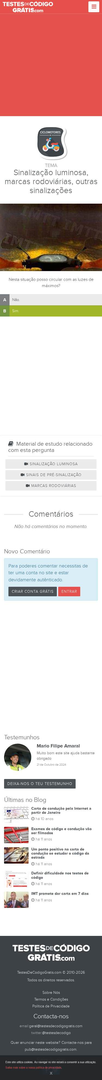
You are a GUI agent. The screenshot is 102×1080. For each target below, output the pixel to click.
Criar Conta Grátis (33, 591)
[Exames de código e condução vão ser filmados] (16, 835)
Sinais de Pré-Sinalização (53, 475)
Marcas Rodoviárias (53, 485)
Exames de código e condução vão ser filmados (61, 831)
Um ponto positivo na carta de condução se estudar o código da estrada (60, 853)
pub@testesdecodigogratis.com (50, 1049)
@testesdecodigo (56, 1033)
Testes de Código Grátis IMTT (28, 6)
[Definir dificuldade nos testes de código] (16, 879)
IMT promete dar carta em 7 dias (60, 893)
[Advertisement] (51, 65)
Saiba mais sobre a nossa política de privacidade (33, 1067)
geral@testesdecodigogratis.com (55, 1026)
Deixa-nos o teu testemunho (39, 783)
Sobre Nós (51, 992)
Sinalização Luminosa (53, 464)
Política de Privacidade (51, 1006)
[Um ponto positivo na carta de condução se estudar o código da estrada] (16, 855)
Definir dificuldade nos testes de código (60, 875)
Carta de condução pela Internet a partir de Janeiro (61, 810)
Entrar (69, 591)
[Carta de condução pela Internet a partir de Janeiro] (16, 814)
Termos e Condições (51, 999)
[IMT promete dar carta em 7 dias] (16, 900)
